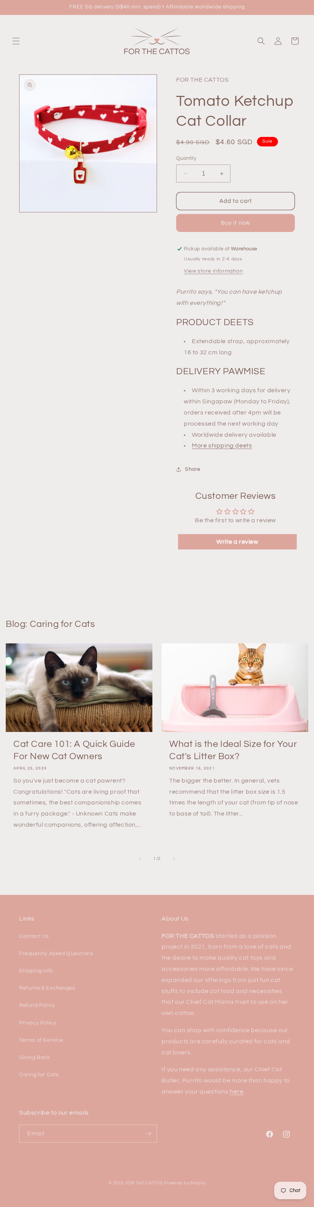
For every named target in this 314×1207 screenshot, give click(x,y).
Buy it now (235, 223)
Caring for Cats (39, 1074)
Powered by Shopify (185, 1183)
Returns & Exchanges (47, 988)
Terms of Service (41, 1040)
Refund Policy (37, 1005)
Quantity (186, 158)
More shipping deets (222, 445)
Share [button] (193, 469)
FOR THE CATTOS (144, 1183)
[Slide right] (173, 858)
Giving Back (34, 1057)
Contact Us (34, 936)
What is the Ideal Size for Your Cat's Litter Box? (233, 750)
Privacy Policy (37, 1023)
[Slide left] (140, 858)
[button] (16, 41)
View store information (213, 271)
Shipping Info (36, 970)
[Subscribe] (148, 1134)
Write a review (237, 542)
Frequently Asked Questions (56, 953)
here (236, 1092)
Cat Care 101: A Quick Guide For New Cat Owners (74, 750)
